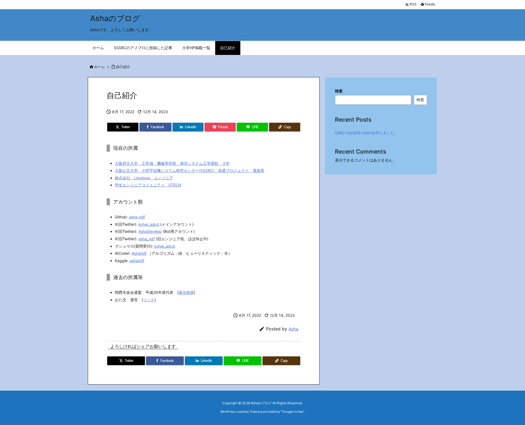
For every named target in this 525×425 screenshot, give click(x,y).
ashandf (137, 260)
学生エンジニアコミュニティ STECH (148, 185)
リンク (148, 299)
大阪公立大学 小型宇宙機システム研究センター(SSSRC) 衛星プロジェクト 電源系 (189, 170)
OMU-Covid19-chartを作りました (364, 132)
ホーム (99, 67)
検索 (339, 91)
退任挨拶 (186, 292)
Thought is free (292, 412)
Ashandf (139, 253)
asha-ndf (137, 217)
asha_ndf (146, 238)
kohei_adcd (148, 224)
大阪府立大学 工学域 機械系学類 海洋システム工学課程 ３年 (172, 163)
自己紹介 (123, 67)
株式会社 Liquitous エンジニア (144, 177)
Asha (293, 329)
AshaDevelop (150, 231)
